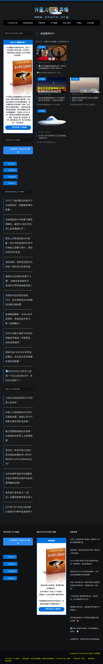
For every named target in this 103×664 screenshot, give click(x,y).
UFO (7, 47)
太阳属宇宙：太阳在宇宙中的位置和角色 (84, 639)
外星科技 (41, 23)
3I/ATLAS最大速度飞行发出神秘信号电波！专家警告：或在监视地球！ (19, 338)
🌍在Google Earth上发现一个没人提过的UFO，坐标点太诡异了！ (19, 376)
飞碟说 (79, 23)
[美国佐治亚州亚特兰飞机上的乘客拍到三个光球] (85, 85)
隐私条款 (91, 658)
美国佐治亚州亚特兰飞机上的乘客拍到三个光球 (85, 99)
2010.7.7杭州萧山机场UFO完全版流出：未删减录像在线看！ (19, 205)
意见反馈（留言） (79, 658)
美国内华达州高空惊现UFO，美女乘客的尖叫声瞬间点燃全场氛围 (19, 300)
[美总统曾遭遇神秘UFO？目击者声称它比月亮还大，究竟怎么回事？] (51, 85)
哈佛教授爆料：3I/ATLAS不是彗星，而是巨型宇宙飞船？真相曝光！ (18, 319)
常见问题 (90, 23)
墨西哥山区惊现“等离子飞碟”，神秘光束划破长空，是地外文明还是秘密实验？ (19, 281)
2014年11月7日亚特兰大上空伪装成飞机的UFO (52, 136)
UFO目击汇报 (12, 23)
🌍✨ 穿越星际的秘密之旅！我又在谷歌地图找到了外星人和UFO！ (52, 67)
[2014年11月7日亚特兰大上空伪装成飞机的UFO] (51, 120)
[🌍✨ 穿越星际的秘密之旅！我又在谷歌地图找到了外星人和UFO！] (51, 53)
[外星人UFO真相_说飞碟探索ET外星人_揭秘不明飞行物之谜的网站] (51, 11)
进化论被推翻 (36, 658)
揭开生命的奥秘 (48, 658)
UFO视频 (54, 23)
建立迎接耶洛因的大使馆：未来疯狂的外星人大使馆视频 (19, 436)
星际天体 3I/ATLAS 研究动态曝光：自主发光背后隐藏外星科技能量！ (19, 357)
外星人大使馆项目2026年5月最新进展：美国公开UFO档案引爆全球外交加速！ (19, 417)
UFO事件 (42, 47)
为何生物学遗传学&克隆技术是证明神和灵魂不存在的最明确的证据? (19, 478)
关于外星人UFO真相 (12, 658)
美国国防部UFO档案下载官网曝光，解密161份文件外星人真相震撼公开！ (19, 224)
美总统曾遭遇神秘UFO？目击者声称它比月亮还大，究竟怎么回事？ (51, 99)
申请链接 (8, 661)
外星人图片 (67, 23)
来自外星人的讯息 (13, 52)
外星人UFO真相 (50, 41)
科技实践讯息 (28, 23)
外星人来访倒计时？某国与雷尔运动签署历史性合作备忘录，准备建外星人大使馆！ (84, 585)
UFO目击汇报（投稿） (63, 658)
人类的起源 (25, 658)
